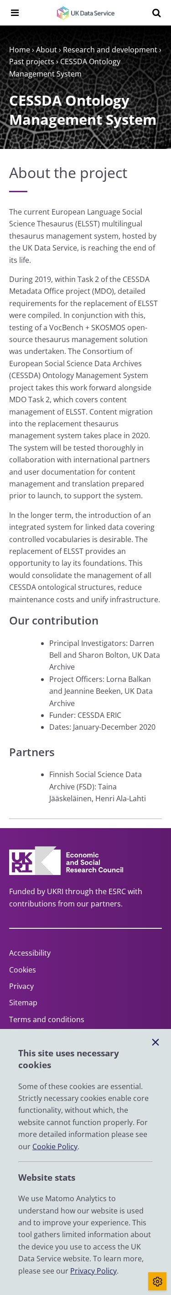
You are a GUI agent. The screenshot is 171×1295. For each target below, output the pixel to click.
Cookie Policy (55, 1146)
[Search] (156, 13)
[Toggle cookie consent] (157, 1281)
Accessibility (30, 953)
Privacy (21, 986)
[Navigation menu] (14, 13)
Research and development (110, 50)
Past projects (31, 61)
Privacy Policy (93, 1271)
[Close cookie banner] (155, 1042)
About (46, 50)
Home (19, 50)
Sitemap (23, 1003)
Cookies (22, 970)
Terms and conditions (46, 1019)
